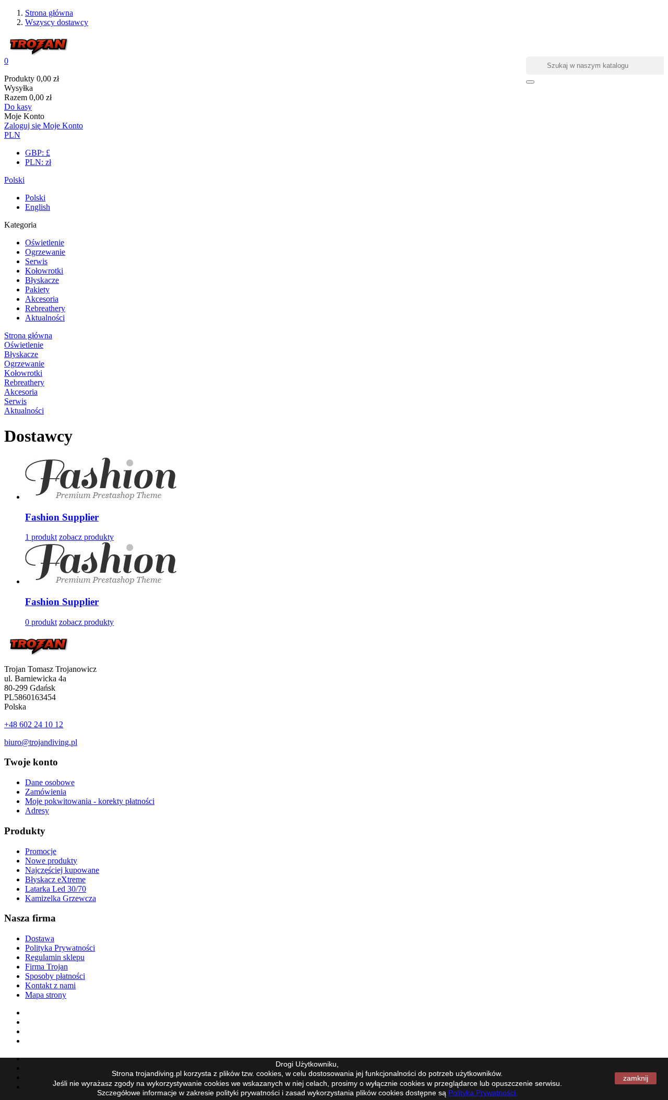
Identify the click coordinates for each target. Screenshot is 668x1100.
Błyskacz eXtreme (55, 879)
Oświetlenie (44, 242)
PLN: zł (38, 162)
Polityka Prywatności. (483, 1093)
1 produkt (41, 537)
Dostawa (39, 938)
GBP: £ (37, 152)
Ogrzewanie (45, 251)
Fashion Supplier (62, 517)
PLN (12, 135)
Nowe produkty (51, 860)
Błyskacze (42, 280)
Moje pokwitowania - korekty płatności (89, 801)
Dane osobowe (50, 782)
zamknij (635, 1078)
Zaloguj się (23, 125)
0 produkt (41, 622)
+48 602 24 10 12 (33, 724)
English (37, 207)
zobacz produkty (86, 537)
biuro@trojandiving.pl (40, 742)
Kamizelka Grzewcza (60, 898)
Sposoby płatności (55, 976)
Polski (14, 179)
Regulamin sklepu (55, 957)
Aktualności (45, 317)
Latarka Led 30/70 (55, 888)
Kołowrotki (44, 270)
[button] (334, 61)
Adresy (37, 810)
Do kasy (18, 106)
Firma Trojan (46, 966)
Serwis (36, 261)
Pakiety (37, 289)
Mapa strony (45, 994)
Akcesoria (41, 298)
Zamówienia (45, 791)
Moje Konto (63, 125)
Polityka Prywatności (60, 947)
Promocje (40, 851)
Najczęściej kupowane (62, 870)
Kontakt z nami (50, 985)
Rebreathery (45, 308)
